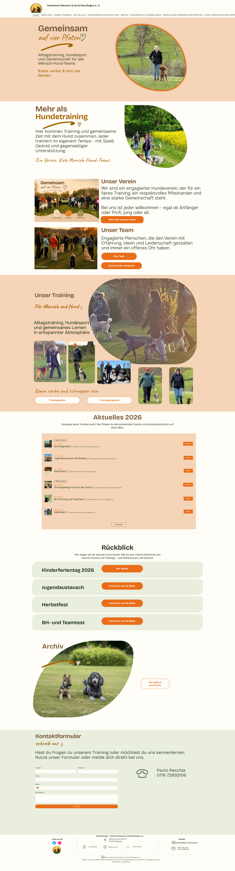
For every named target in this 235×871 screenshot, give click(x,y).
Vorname (38, 768)
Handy (37, 784)
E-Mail (37, 776)
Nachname (81, 768)
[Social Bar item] (54, 843)
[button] (62, 446)
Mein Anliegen (40, 792)
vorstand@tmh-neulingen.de (186, 843)
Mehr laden (119, 525)
